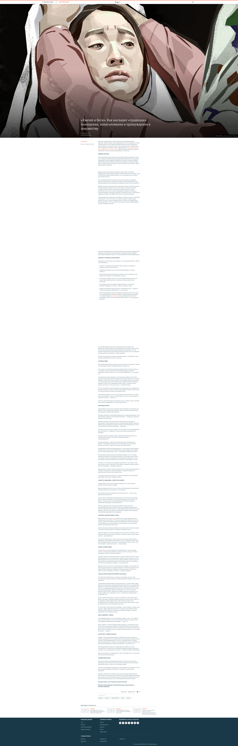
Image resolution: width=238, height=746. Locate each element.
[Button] (84, 142)
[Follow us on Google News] (135, 723)
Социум (101, 729)
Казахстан (92, 708)
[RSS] (138, 723)
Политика (118, 708)
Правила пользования (85, 729)
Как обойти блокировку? (86, 727)
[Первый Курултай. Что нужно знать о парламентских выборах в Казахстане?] (111, 710)
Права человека (103, 731)
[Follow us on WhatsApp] (132, 723)
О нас (82, 722)
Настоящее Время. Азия (86, 135)
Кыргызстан (83, 741)
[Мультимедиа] (193, 2)
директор (112, 518)
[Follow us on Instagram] (123, 723)
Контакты (83, 724)
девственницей (115, 296)
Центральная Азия (64, 2)
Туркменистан (103, 741)
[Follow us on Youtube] (120, 723)
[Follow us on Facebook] (126, 723)
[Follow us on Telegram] (129, 723)
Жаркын (105, 550)
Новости (102, 722)
